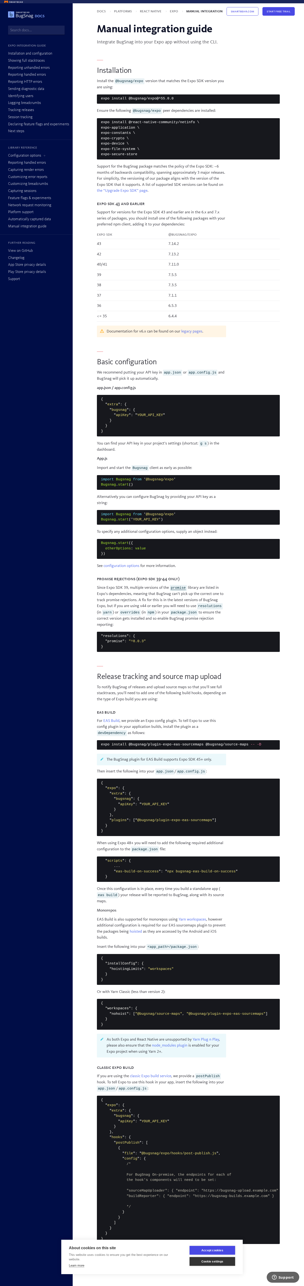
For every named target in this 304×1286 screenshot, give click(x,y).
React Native (151, 11)
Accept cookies (212, 1250)
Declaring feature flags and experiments (38, 124)
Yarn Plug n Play (206, 1040)
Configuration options (24, 156)
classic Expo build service (150, 1076)
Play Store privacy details (27, 272)
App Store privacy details (27, 265)
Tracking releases (21, 110)
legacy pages (191, 331)
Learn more (76, 1265)
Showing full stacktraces (26, 61)
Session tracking (20, 117)
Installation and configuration (30, 54)
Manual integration (204, 11)
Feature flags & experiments (29, 198)
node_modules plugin (169, 1045)
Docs (102, 11)
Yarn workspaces (192, 919)
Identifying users (20, 96)
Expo (174, 11)
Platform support (20, 212)
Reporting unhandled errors (29, 68)
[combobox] (36, 30)
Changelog (16, 258)
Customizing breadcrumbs (28, 184)
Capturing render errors (26, 170)
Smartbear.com (242, 11)
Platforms (123, 11)
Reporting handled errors (27, 75)
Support (14, 279)
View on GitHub (20, 251)
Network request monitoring (29, 205)
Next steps (16, 131)
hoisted (136, 932)
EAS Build (111, 721)
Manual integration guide (27, 226)
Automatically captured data (29, 219)
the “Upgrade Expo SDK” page (122, 191)
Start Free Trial (278, 11)
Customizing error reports (27, 177)
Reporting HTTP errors (25, 82)
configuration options (121, 566)
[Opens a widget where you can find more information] (282, 1278)
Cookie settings (212, 1261)
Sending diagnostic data (26, 89)
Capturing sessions (22, 191)
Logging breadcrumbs (24, 103)
